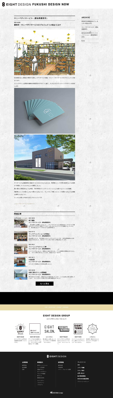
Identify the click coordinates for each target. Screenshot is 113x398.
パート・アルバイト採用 (64, 369)
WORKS (65, 307)
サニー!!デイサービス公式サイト (25, 204)
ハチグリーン (40, 382)
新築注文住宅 (40, 377)
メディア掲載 (81, 367)
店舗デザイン (40, 369)
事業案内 (40, 362)
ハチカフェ (40, 384)
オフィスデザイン (41, 371)
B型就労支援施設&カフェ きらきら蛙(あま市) (90, 22)
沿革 (23, 369)
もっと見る (44, 284)
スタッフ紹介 (81, 370)
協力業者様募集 (82, 376)
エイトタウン (40, 380)
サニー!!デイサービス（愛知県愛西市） (90, 28)
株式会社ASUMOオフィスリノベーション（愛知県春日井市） (90, 35)
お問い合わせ (81, 373)
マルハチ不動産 (41, 373)
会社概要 (24, 367)
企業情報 (25, 362)
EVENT (59, 307)
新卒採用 (60, 365)
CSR (79, 365)
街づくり (39, 375)
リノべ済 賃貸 (40, 367)
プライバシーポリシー (83, 381)
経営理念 (24, 365)
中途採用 (60, 367)
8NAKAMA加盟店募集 (83, 378)
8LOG (83, 41)
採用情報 (61, 362)
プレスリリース (82, 362)
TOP (46, 307)
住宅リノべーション (42, 365)
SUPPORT (52, 307)
